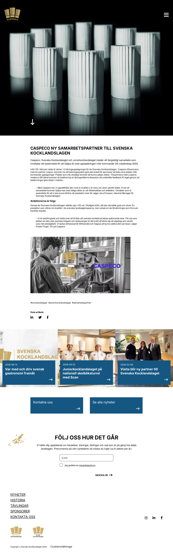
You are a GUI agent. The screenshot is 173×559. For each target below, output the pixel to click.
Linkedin (154, 518)
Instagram (146, 518)
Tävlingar (19, 506)
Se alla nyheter (104, 402)
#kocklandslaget (38, 302)
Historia (17, 500)
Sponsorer (20, 511)
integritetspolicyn (87, 465)
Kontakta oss (43, 402)
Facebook (162, 518)
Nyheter (17, 495)
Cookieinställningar (61, 546)
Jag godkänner (79, 465)
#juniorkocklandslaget (59, 302)
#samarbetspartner (81, 302)
